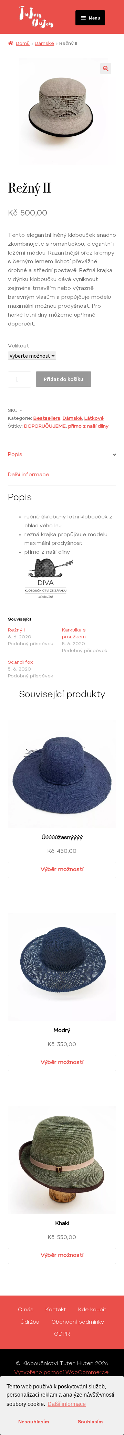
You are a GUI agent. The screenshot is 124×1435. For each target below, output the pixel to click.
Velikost (18, 346)
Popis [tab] (15, 454)
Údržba (29, 1322)
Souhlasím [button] (90, 1421)
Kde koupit (92, 1310)
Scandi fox (20, 662)
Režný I (16, 630)
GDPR (62, 1334)
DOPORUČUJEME (45, 426)
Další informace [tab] (28, 475)
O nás (25, 1310)
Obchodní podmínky (77, 1322)
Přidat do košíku (63, 379)
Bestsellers (46, 418)
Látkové (94, 418)
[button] (105, 68)
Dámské (44, 43)
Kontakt (55, 1310)
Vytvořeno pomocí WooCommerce (61, 1372)
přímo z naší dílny (88, 426)
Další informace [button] (67, 1404)
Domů (23, 43)
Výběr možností (62, 869)
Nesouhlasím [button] (33, 1421)
